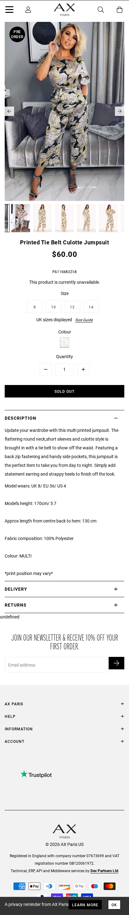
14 (91, 306)
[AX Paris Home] (64, 9)
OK (114, 904)
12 (72, 306)
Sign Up (116, 663)
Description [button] (20, 418)
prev (9, 111)
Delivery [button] (16, 589)
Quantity (64, 356)
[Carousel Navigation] (64, 111)
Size (65, 293)
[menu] (9, 10)
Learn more (85, 904)
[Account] (28, 9)
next (119, 111)
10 (53, 306)
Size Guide (84, 319)
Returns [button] (16, 605)
